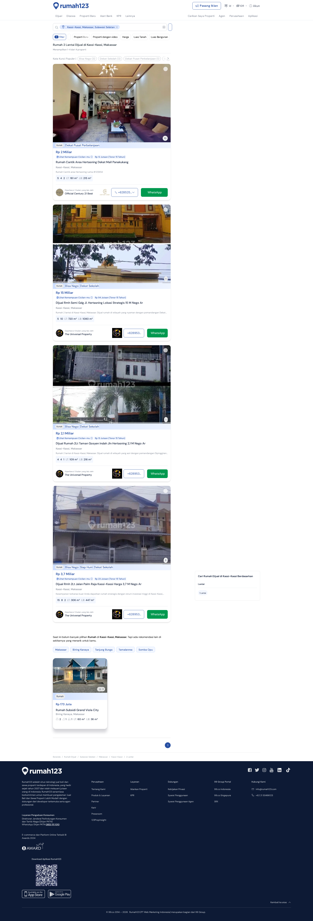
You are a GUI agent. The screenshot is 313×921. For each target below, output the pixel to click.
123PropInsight (98, 820)
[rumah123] (42, 771)
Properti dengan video (105, 37)
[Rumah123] (71, 5)
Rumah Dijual (70, 757)
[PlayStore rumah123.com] (59, 894)
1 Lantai (202, 593)
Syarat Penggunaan (178, 795)
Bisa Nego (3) (87, 58)
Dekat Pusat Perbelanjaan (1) (142, 58)
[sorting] (69, 37)
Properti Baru (81, 37)
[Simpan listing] (165, 69)
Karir (93, 807)
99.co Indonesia (222, 789)
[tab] (227, 584)
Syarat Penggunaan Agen (181, 801)
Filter (60, 37)
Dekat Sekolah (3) (110, 58)
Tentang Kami (98, 789)
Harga (125, 37)
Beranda (56, 757)
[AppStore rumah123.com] (33, 894)
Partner (95, 801)
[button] (107, 27)
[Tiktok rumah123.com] (288, 770)
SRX (216, 801)
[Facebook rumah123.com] (250, 770)
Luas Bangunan (159, 37)
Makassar (103, 757)
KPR (132, 795)
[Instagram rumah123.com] (264, 770)
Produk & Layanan (100, 795)
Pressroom (96, 813)
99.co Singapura (222, 795)
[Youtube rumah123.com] (271, 770)
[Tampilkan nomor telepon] (133, 192)
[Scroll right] (168, 58)
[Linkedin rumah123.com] (279, 770)
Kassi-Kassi (117, 757)
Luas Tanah (140, 37)
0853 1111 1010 (52, 824)
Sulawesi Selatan (87, 757)
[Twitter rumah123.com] (257, 770)
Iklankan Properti (138, 789)
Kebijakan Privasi (176, 789)
